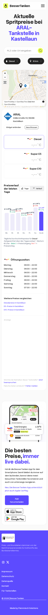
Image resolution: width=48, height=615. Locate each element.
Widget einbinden (13, 127)
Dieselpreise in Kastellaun (15, 303)
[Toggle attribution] (43, 101)
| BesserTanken (16, 598)
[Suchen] (40, 50)
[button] (29, 86)
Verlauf (39, 188)
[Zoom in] (5, 73)
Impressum (7, 571)
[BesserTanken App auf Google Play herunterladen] (15, 519)
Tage (26, 188)
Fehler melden (32, 386)
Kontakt (5, 586)
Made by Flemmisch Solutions (24, 608)
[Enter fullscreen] (5, 82)
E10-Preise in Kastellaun (14, 310)
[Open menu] (43, 5)
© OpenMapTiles (21, 101)
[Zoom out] (5, 77)
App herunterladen (17, 500)
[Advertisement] (24, 347)
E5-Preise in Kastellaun (14, 306)
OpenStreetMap (10, 104)
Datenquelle (7, 581)
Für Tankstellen (9, 590)
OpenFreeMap (9, 101)
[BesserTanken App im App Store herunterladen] (14, 511)
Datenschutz (8, 576)
